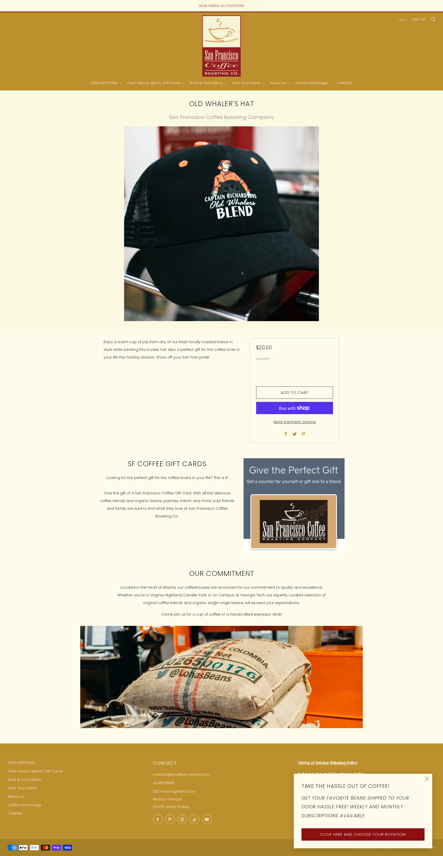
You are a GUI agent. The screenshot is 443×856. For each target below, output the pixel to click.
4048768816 (163, 783)
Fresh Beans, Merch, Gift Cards (154, 83)
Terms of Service (313, 762)
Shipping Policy (343, 762)
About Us (278, 83)
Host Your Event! (246, 83)
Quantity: (263, 358)
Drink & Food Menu (206, 83)
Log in (403, 20)
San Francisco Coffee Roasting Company (221, 117)
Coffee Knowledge (312, 83)
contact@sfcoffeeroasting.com (181, 774)
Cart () (419, 19)
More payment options (295, 421)
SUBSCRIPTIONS (104, 83)
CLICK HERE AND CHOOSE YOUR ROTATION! (363, 834)
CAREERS (345, 83)
